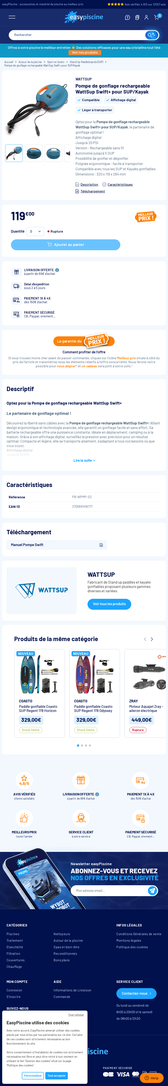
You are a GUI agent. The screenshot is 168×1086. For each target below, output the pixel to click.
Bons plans (62, 960)
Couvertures (15, 960)
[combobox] (84, 35)
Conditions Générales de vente (138, 934)
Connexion (14, 990)
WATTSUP (83, 79)
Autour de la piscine (68, 940)
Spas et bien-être (66, 947)
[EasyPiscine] (84, 17)
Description (89, 184)
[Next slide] (151, 639)
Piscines (13, 934)
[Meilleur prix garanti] (146, 217)
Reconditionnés (65, 953)
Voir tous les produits (109, 604)
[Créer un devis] (137, 17)
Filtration (13, 953)
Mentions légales (128, 940)
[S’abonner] (152, 890)
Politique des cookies (132, 947)
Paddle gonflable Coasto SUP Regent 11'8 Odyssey (93, 709)
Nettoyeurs (62, 934)
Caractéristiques (120, 184)
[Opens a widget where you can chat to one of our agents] (152, 1078)
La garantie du (69, 341)
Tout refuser (76, 1014)
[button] (78, 745)
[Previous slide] (145, 639)
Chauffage (14, 967)
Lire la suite (83, 460)
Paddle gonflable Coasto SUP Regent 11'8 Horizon (38, 709)
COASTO (25, 701)
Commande (62, 997)
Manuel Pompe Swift (27, 545)
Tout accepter (56, 1075)
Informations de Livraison (72, 990)
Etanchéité (15, 947)
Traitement (15, 940)
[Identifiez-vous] (146, 17)
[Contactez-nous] (127, 17)
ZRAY (133, 701)
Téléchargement (92, 191)
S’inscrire (14, 997)
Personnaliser (33, 1075)
